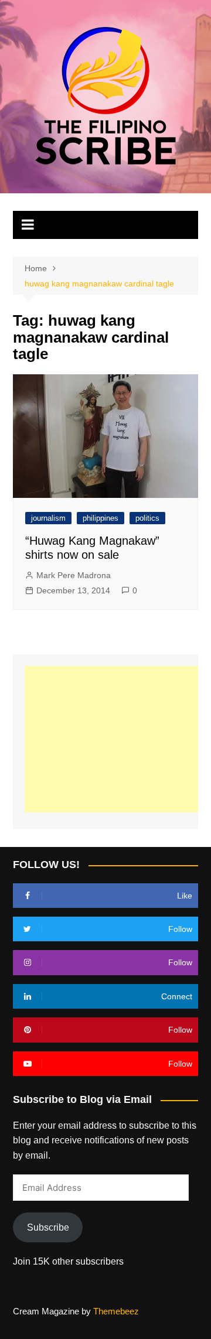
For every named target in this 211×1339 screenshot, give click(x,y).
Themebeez (116, 1311)
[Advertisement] (117, 739)
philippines (100, 518)
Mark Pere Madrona (73, 575)
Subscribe (48, 1227)
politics (147, 518)
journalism (48, 518)
